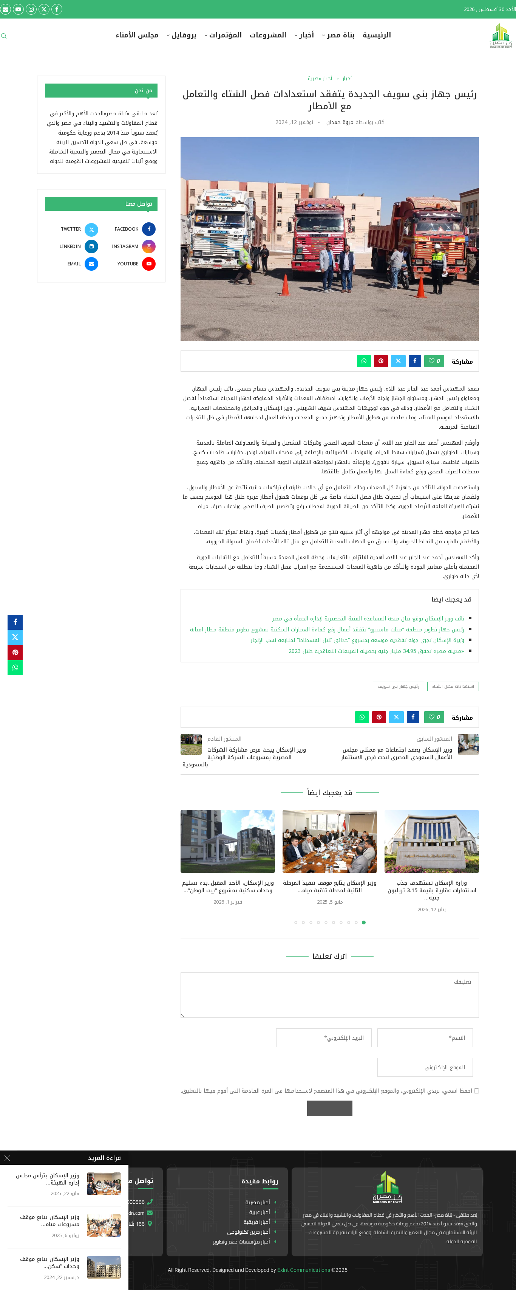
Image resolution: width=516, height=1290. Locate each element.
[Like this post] (431, 361)
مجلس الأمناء (137, 35)
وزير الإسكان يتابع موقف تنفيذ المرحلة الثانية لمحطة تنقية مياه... (330, 887)
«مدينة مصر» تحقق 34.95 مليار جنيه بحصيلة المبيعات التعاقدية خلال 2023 (376, 651)
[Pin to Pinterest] (381, 361)
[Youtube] (18, 9)
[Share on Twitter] (398, 361)
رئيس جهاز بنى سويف (398, 686)
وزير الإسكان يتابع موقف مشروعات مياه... (49, 1221)
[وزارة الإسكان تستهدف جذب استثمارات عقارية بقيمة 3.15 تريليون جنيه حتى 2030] (432, 841)
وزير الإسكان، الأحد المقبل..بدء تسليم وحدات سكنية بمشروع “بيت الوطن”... (228, 887)
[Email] (5, 9)
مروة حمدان (340, 122)
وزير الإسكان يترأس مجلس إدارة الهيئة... (47, 1179)
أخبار (306, 35)
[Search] (4, 38)
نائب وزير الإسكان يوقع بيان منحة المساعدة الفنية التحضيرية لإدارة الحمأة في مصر (368, 619)
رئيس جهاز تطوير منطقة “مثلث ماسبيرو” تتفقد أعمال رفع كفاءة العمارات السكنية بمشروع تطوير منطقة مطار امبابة (327, 630)
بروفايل (183, 35)
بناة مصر (341, 35)
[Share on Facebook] (415, 361)
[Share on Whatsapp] (364, 361)
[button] (190, 866)
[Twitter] (44, 9)
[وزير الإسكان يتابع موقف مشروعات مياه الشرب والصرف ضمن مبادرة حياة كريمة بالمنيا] (104, 1225)
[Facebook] (56, 9)
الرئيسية (377, 35)
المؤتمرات (225, 35)
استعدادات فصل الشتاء (453, 686)
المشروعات (268, 35)
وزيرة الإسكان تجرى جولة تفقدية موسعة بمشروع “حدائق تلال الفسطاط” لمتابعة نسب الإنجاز (357, 640)
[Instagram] (31, 9)
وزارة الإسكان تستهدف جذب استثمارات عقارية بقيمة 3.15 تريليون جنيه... (432, 890)
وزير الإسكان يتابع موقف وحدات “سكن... (49, 1263)
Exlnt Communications (303, 1270)
